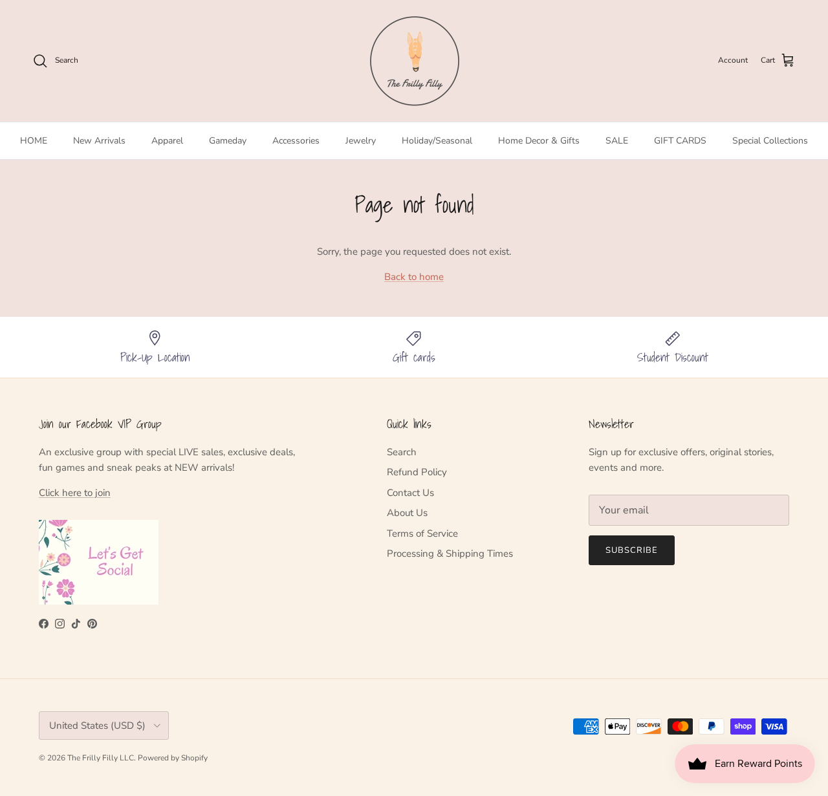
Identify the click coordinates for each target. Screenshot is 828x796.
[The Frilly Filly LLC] (414, 61)
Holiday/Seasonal (437, 140)
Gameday (227, 140)
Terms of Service (422, 533)
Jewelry (360, 140)
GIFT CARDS (680, 140)
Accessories (296, 140)
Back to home (414, 276)
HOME (33, 140)
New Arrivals (99, 140)
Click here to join (75, 492)
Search (402, 452)
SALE (616, 140)
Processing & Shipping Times (450, 553)
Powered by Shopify (173, 758)
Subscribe (631, 550)
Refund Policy (417, 472)
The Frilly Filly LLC (100, 758)
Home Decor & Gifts (539, 140)
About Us (407, 512)
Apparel (167, 140)
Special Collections (770, 140)
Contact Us (410, 492)
